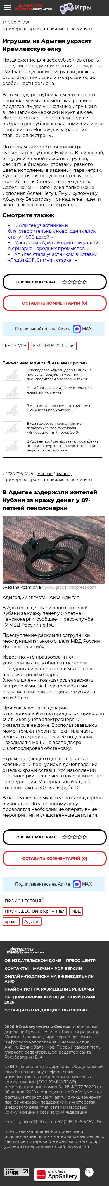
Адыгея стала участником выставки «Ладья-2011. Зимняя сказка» (53, 257)
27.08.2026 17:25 (18, 473)
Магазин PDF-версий (57, 968)
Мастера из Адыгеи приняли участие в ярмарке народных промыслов (54, 245)
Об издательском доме (32, 960)
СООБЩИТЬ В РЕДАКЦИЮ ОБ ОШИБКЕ (46, 1010)
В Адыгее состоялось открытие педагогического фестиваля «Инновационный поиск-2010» (54, 427)
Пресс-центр (81, 960)
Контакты (16, 968)
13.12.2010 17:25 (16, 22)
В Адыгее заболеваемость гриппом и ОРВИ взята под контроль (59, 408)
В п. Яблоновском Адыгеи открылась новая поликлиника (59, 390)
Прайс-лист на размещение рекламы (49, 989)
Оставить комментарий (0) (54, 303)
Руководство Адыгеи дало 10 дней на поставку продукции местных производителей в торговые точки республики (47, 376)
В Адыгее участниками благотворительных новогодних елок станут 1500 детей (52, 231)
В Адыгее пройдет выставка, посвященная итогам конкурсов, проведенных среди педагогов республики (64, 445)
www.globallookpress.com (70, 587)
